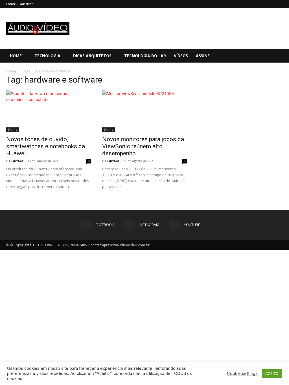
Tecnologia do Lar (145, 55)
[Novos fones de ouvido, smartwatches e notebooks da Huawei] (48, 111)
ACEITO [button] (272, 373)
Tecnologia (47, 55)
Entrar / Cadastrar (19, 4)
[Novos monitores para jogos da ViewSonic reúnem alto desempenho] (144, 111)
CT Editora (14, 161)
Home (16, 55)
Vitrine (12, 130)
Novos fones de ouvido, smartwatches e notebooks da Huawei (45, 146)
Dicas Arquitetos (92, 55)
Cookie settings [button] (242, 373)
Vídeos (181, 55)
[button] (282, 56)
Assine (203, 55)
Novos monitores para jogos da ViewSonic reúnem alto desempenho (143, 146)
